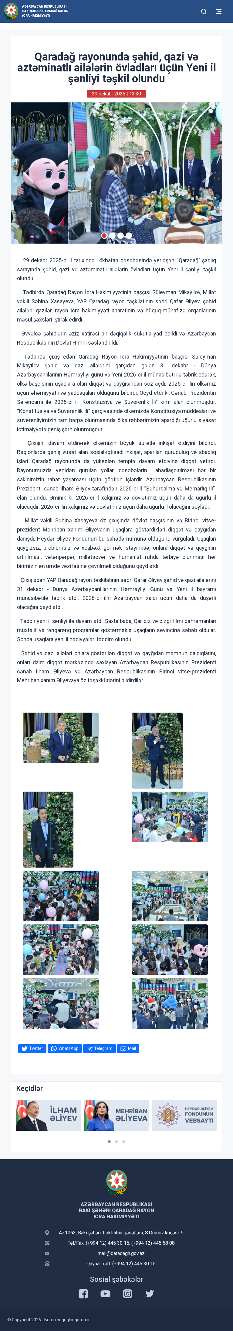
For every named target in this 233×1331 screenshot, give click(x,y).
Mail (132, 1048)
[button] (109, 1142)
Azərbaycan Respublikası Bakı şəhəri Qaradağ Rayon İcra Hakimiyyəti (45, 11)
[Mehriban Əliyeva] (48, 1115)
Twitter (36, 1048)
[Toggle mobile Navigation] (218, 11)
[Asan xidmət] (184, 1115)
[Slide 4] (129, 235)
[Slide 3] (120, 235)
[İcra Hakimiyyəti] (11, 11)
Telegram (103, 1048)
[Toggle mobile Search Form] (204, 10)
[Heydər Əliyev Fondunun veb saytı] (116, 1115)
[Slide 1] (104, 235)
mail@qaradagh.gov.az (121, 1253)
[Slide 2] (112, 235)
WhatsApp (69, 1048)
